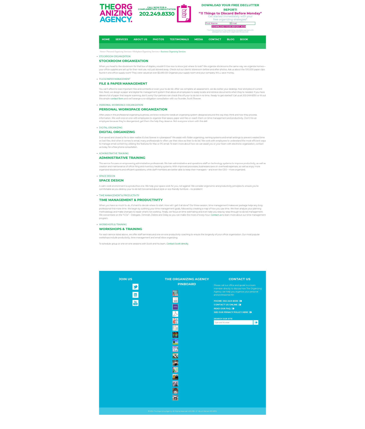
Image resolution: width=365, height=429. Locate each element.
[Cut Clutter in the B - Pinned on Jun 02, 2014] (176, 355)
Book (244, 39)
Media (198, 39)
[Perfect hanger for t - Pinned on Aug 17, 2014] (176, 313)
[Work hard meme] (176, 300)
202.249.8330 (157, 14)
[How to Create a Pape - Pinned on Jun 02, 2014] (176, 348)
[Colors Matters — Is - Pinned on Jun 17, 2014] (176, 327)
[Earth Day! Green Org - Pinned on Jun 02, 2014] (176, 341)
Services (121, 39)
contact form (116, 98)
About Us (140, 39)
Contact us (216, 215)
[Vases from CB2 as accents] (176, 383)
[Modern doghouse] (176, 397)
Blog (230, 39)
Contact (215, 39)
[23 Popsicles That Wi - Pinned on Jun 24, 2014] (176, 320)
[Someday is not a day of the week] (176, 307)
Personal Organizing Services (119, 52)
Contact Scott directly (177, 243)
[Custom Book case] (176, 390)
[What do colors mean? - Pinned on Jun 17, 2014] (176, 334)
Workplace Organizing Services (146, 52)
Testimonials (179, 39)
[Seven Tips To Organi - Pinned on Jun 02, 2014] (176, 369)
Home (106, 39)
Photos (158, 39)
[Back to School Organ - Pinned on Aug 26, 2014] (176, 293)
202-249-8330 (230, 301)
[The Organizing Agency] (135, 287)
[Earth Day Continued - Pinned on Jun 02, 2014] (176, 362)
